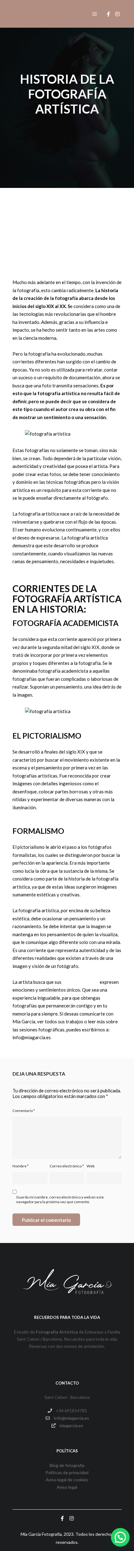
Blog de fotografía (67, 1465)
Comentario (23, 1110)
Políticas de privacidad (67, 1472)
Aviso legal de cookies (67, 1479)
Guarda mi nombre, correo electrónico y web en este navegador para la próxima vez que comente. (60, 1199)
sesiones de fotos (80, 982)
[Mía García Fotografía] (43, 14)
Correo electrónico (67, 1166)
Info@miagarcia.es (71, 1418)
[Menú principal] (94, 14)
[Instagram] (117, 14)
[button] (120, 1537)
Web (90, 1166)
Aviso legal (67, 1487)
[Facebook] (108, 14)
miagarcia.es (71, 1425)
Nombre (20, 1166)
